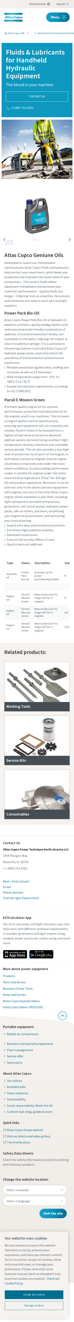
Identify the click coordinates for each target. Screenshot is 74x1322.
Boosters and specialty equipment (30, 1044)
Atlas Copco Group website (25, 1130)
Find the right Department (21, 898)
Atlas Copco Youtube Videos (21, 1001)
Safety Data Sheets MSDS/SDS (23, 1007)
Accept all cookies (34, 1294)
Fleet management (20, 1050)
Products (9, 976)
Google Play (41, 954)
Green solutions (17, 1093)
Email (7, 887)
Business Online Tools (18, 988)
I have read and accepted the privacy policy (41, 225)
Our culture (14, 1081)
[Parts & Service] (30, 33)
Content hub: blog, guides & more (29, 1112)
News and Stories (14, 995)
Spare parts (14, 1062)
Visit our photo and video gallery (28, 1136)
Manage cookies (34, 1305)
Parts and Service (14, 982)
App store (15, 954)
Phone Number (13, 892)
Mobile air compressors (22, 1034)
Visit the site (53, 1213)
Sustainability (16, 1099)
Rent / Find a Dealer (16, 881)
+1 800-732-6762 (22, 108)
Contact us (37, 96)
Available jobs (16, 1087)
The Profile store (18, 1142)
